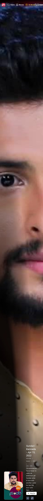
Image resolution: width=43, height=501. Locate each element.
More (32, 490)
